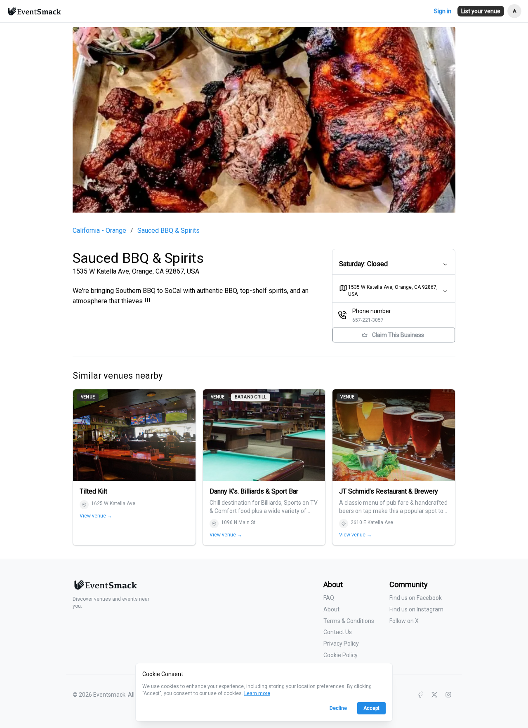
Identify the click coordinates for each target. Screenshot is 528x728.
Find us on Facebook (415, 598)
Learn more (257, 693)
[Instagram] (448, 695)
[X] (434, 695)
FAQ (328, 598)
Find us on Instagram (416, 609)
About (331, 609)
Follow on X (404, 621)
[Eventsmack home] (105, 588)
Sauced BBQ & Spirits (168, 230)
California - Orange (99, 230)
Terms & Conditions (348, 621)
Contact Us (337, 632)
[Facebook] (420, 695)
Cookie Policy (340, 655)
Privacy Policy (341, 643)
